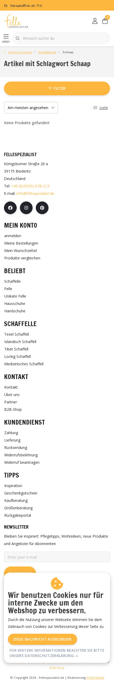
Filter (59, 88)
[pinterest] (42, 207)
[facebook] (10, 207)
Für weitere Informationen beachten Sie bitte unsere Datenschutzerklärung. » (57, 653)
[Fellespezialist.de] (16, 21)
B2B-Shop (57, 668)
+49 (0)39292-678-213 (30, 185)
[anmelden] (95, 21)
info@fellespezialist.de (35, 193)
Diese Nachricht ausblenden (43, 639)
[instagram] (26, 207)
